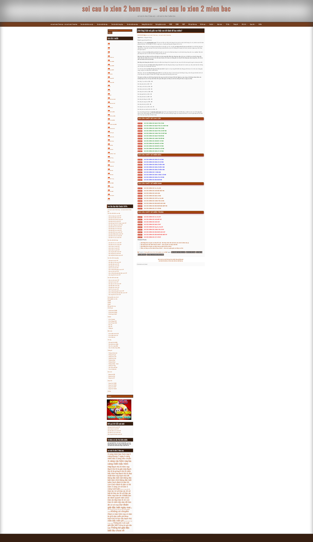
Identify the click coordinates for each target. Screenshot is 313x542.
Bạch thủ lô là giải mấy (117, 469)
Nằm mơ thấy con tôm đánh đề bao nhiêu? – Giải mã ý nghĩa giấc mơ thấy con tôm (162, 248)
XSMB (170, 24)
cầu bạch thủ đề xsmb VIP (114, 217)
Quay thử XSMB (112, 383)
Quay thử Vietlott (111, 195)
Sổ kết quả (202, 24)
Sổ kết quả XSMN (111, 65)
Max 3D (109, 86)
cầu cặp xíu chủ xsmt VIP (114, 262)
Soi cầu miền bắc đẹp (102, 24)
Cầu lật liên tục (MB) (113, 344)
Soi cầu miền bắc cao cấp (87, 24)
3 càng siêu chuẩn (123, 458)
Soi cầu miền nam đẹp (132, 24)
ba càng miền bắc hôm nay (119, 464)
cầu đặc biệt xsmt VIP (113, 264)
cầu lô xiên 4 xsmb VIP (114, 250)
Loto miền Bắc (110, 170)
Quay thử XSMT (110, 191)
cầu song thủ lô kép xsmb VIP (115, 255)
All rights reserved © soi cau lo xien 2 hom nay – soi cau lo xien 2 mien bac (156, 540)
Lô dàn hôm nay (119, 514)
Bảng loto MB (111, 374)
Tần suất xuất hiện (111, 162)
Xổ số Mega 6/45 (112, 321)
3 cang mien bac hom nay (118, 454)
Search (110, 32)
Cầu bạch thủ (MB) (111, 111)
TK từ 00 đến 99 (111, 166)
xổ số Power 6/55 (111, 82)
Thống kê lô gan (111, 132)
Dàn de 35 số (118, 493)
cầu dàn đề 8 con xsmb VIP (115, 230)
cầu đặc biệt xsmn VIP (113, 285)
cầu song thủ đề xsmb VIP (114, 251)
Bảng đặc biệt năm (115, 478)
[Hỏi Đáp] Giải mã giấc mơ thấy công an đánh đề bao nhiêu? (156, 246)
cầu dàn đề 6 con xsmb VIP (115, 228)
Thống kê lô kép (111, 141)
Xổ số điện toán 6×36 (113, 333)
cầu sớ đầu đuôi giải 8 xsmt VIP (116, 269)
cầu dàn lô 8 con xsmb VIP (114, 244)
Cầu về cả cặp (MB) (111, 120)
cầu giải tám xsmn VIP (113, 287)
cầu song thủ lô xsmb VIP (114, 253)
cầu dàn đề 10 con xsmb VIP (115, 232)
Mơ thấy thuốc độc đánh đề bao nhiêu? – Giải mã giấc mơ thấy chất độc (159, 244)
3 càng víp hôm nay (118, 461)
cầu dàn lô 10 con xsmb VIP (115, 235)
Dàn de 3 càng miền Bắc (125, 489)
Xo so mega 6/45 (111, 78)
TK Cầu (227, 24)
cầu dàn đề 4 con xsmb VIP (115, 226)
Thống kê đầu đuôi (111, 128)
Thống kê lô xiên (112, 356)
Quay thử (252, 24)
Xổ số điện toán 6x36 (111, 99)
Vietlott (211, 24)
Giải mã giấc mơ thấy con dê (178, 252)
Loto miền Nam (110, 174)
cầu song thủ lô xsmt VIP (114, 275)
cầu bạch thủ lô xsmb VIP (114, 221)
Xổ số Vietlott (111, 319)
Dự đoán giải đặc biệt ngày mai (119, 506)
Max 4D (109, 90)
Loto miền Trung (111, 178)
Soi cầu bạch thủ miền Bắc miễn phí (120, 519)
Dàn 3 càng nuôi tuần (118, 488)
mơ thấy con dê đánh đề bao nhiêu (155, 254)
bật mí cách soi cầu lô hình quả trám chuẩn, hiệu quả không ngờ (170, 259)
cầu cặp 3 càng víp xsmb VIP (115, 225)
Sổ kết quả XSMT (112, 314)
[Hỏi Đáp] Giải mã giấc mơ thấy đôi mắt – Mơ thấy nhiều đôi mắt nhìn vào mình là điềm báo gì (165, 242)
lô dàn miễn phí (118, 516)
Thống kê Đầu (110, 145)
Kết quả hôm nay (192, 24)
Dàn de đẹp (112, 500)
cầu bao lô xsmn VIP (113, 282)
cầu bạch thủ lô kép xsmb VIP (115, 219)
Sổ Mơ (260, 24)
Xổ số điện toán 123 (111, 103)
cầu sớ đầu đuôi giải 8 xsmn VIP (116, 291)
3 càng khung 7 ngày (119, 455)
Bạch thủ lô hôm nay (121, 467)
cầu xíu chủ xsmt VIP (113, 271)
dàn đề (124, 502)
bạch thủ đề (124, 476)
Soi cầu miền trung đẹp (117, 24)
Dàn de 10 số (113, 491)
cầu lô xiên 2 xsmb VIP (114, 246)
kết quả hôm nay (111, 57)
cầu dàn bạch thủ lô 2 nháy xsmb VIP (117, 223)
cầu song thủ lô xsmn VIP (114, 294)
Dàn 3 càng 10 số (115, 487)
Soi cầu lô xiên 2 (127, 521)
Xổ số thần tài (110, 107)
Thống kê (235, 24)
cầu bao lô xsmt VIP (113, 260)
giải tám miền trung (190, 252)
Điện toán (219, 24)
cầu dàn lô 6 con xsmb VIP (114, 242)
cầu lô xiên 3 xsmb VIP (114, 248)
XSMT (183, 24)
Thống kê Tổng (112, 365)
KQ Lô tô (244, 24)
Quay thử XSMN (111, 187)
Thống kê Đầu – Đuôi (112, 153)
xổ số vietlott (110, 74)
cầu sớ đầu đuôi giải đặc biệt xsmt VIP (117, 273)
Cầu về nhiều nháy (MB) (112, 124)
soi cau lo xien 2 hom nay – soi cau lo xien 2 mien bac (156, 8)
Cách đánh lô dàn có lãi (121, 484)
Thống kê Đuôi (110, 149)
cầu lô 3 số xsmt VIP (113, 267)
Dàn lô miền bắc (114, 502)
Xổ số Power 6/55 (112, 323)
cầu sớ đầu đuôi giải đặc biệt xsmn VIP (117, 292)
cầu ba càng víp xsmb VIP (114, 216)
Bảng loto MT (111, 378)
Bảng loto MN (111, 376)
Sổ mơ (109, 199)
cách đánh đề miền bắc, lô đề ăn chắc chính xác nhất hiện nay (171, 261)
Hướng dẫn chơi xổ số (147, 24)
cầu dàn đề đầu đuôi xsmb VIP (115, 234)
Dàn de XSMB (121, 495)
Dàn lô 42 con (123, 500)
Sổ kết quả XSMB (111, 61)
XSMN (177, 24)
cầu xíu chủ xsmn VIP (113, 280)
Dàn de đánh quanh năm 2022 (119, 496)
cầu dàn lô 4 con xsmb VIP (114, 237)
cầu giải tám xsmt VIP (113, 266)
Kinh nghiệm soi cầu (161, 24)
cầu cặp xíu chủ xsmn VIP (114, 283)
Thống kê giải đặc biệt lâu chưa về (118, 529)
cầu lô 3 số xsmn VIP (113, 289)
